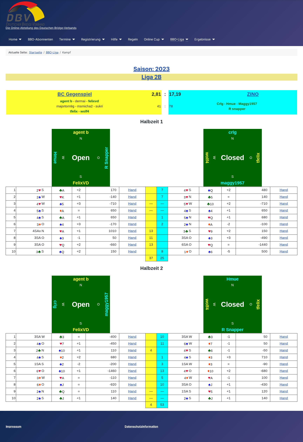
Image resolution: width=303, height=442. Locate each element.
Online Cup (152, 39)
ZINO (253, 94)
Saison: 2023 (151, 68)
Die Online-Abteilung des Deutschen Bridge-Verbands (41, 28)
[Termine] (73, 39)
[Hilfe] (119, 39)
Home (13, 39)
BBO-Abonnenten (40, 39)
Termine (65, 39)
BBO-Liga (177, 39)
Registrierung (90, 39)
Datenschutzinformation (141, 426)
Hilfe (114, 39)
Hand (132, 190)
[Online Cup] (162, 39)
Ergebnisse (202, 39)
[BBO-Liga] (186, 39)
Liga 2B (151, 77)
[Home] (19, 39)
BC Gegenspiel (75, 94)
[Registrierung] (102, 39)
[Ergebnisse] (213, 39)
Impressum (13, 426)
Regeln (133, 39)
